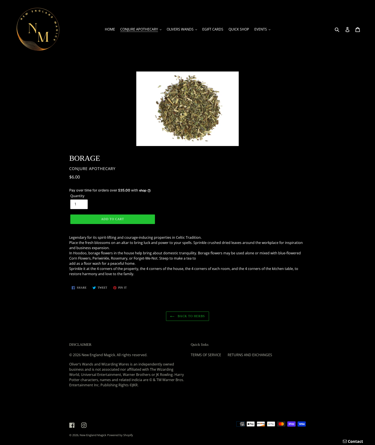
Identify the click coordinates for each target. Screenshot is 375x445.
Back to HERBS (191, 316)
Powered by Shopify (120, 435)
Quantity (77, 195)
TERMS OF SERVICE (206, 354)
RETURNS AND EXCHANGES (250, 354)
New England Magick (93, 435)
